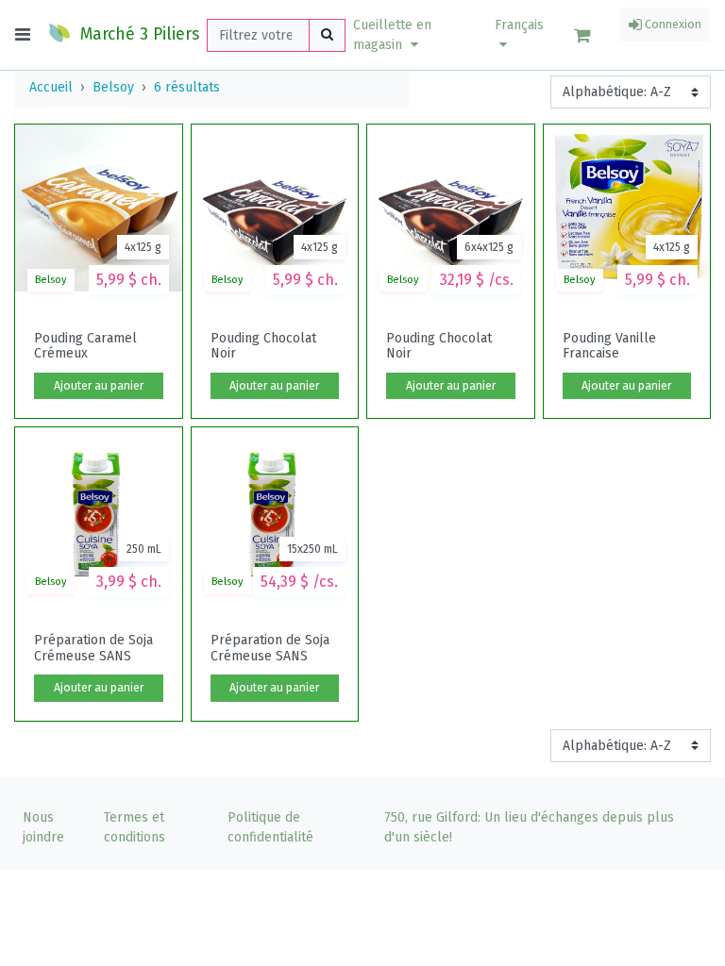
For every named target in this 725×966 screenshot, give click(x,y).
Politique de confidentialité (270, 827)
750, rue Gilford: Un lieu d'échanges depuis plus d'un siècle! (529, 827)
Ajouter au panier (98, 385)
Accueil (51, 87)
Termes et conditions (134, 827)
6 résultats (187, 87)
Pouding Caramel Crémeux (85, 346)
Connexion (671, 24)
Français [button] (519, 25)
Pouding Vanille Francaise (609, 346)
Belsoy (113, 87)
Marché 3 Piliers (137, 34)
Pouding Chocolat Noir (263, 346)
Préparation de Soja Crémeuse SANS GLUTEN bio (93, 648)
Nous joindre (43, 827)
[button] (413, 35)
